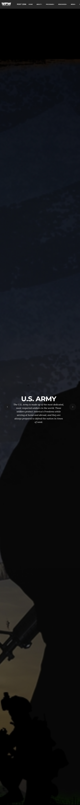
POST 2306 (21, 4)
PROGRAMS (49, 4)
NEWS (73, 4)
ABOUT (38, 4)
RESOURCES (62, 4)
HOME (31, 4)
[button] (7, 407)
